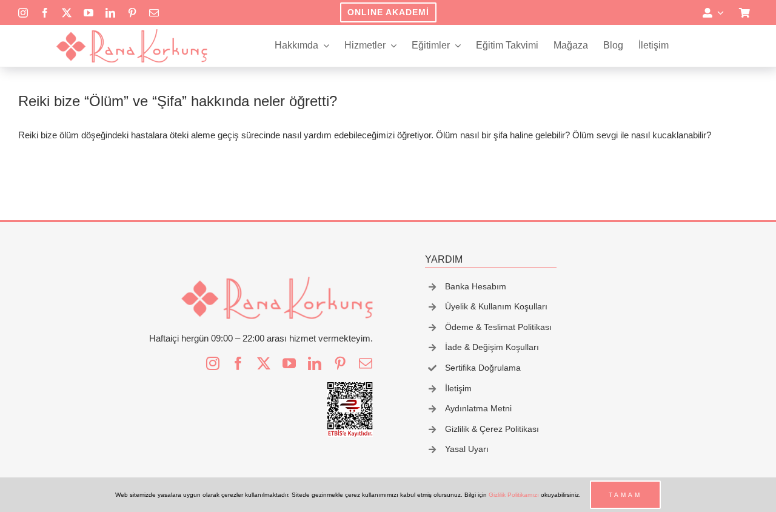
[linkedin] (110, 13)
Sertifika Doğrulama (483, 367)
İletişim (458, 388)
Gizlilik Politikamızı (514, 494)
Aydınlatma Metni (478, 408)
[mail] (154, 13)
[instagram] (23, 13)
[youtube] (88, 13)
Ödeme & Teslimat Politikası (498, 327)
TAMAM (625, 494)
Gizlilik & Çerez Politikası (492, 429)
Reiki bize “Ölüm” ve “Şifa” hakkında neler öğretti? (177, 101)
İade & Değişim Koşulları (492, 347)
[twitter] (67, 13)
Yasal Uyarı (467, 449)
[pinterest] (132, 13)
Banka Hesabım (475, 286)
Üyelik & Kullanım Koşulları (496, 306)
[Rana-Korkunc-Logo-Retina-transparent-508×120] (131, 32)
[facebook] (45, 13)
